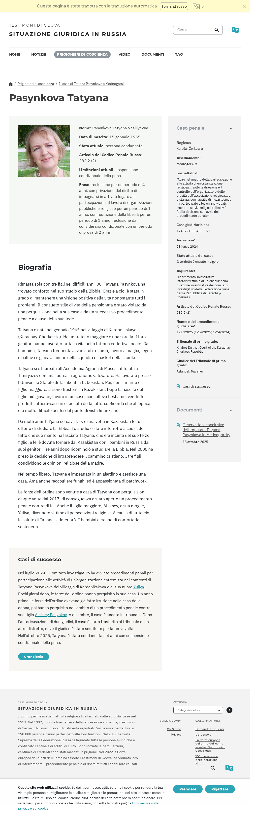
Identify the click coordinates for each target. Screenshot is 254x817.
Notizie (38, 54)
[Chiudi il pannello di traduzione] (244, 6)
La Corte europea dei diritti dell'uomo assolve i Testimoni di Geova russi (210, 745)
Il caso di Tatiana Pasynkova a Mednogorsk (92, 83)
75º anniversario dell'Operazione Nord (206, 759)
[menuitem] (14, 54)
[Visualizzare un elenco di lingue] (198, 6)
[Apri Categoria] (229, 710)
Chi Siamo (174, 729)
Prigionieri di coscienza (82, 54)
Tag (179, 54)
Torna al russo (174, 6)
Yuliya (138, 586)
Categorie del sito (189, 710)
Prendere (187, 789)
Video (124, 54)
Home (14, 54)
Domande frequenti (209, 729)
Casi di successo (197, 386)
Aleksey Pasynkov (51, 614)
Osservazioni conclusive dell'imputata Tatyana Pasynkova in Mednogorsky (206, 430)
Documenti (152, 54)
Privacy (176, 734)
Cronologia (33, 657)
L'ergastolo (203, 734)
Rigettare (219, 789)
